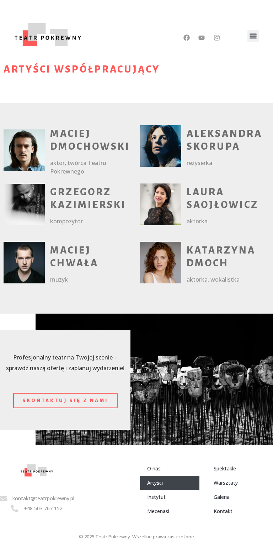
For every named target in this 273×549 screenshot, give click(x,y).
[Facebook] (186, 37)
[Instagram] (216, 37)
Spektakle (225, 468)
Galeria (222, 497)
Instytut (156, 497)
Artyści (155, 482)
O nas (154, 468)
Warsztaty (226, 482)
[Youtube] (201, 37)
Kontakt (223, 511)
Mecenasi (158, 511)
